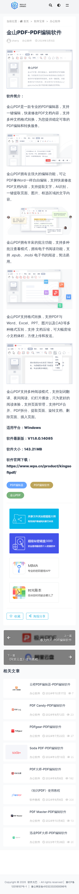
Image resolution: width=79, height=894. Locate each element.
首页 (26, 21)
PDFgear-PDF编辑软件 (45, 727)
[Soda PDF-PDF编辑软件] (16, 752)
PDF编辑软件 (42, 485)
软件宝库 (39, 21)
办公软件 (55, 21)
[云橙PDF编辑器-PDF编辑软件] (16, 688)
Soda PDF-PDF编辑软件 (46, 748)
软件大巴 (32, 882)
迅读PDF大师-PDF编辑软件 (48, 833)
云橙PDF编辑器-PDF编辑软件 (50, 684)
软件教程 (35, 799)
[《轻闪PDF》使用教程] (16, 795)
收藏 (17, 616)
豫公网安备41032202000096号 (49, 886)
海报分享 (39, 616)
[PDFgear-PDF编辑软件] (16, 731)
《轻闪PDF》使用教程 (45, 790)
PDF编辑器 (16, 485)
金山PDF (15, 495)
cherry (15, 40)
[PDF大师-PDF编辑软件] (16, 773)
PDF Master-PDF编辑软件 (48, 812)
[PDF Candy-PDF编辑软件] (16, 709)
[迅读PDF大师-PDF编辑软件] (16, 837)
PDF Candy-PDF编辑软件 (47, 705)
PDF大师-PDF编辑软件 (45, 769)
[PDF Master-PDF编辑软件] (16, 816)
